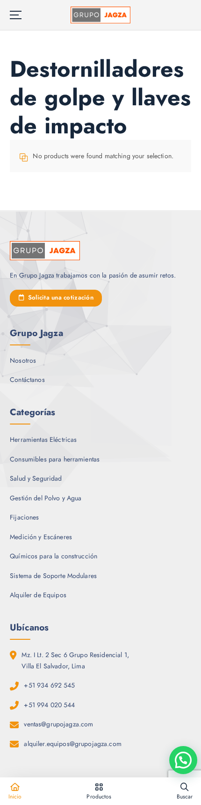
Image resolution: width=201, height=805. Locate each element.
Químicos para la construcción (53, 556)
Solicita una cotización (59, 297)
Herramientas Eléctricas (43, 439)
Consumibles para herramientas (55, 459)
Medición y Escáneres (41, 537)
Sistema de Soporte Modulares (53, 575)
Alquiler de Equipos (38, 595)
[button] (183, 760)
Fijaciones (24, 517)
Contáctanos (27, 379)
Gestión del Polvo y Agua (45, 498)
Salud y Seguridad (36, 478)
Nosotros (23, 360)
